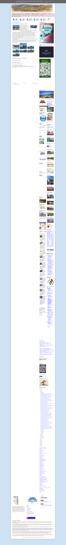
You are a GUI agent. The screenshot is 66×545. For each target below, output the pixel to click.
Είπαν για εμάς (22, 13)
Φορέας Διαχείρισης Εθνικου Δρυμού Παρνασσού (50, 239)
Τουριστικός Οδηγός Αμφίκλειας (30, 513)
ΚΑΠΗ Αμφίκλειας (41, 468)
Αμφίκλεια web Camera (44, 13)
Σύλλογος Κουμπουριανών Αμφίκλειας (44, 481)
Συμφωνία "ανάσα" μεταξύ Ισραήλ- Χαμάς (50, 320)
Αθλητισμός (48, 232)
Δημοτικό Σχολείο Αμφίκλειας (50, 307)
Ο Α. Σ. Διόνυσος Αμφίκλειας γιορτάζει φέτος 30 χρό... (45, 413)
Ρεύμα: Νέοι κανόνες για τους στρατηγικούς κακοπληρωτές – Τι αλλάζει (46, 353)
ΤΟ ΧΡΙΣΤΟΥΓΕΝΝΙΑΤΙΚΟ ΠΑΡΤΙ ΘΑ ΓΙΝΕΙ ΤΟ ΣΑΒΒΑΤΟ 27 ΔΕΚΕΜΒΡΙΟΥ (50, 311)
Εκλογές (40, 462)
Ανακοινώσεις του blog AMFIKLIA (50, 238)
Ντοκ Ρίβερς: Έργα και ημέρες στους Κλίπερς (44, 343)
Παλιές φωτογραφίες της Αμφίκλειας (16, 16)
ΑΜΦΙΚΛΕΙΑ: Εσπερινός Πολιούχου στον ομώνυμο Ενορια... (46, 400)
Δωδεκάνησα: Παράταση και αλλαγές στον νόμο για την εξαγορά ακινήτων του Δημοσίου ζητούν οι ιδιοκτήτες (46, 350)
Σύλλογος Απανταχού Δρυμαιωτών (43, 479)
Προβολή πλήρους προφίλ (51, 227)
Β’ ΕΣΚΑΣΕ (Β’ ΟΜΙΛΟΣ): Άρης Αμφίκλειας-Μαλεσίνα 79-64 (46, 414)
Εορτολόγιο (51, 338)
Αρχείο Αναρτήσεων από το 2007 (26, 14)
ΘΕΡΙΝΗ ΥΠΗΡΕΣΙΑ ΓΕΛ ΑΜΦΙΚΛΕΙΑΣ (50, 305)
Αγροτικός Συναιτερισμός (42, 450)
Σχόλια (41, 220)
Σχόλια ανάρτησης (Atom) (17, 84)
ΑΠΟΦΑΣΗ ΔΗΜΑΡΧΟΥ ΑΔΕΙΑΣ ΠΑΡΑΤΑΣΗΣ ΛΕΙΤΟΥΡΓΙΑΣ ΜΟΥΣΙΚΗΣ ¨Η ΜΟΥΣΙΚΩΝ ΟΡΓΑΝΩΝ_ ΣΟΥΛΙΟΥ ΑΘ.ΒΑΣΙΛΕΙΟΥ (50, 271)
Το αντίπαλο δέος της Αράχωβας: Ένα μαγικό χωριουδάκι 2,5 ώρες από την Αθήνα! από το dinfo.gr (43, 243)
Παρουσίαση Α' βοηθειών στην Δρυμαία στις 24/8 (50, 293)
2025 (40, 389)
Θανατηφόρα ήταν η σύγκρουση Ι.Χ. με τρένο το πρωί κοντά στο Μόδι (44, 271)
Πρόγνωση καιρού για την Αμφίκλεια (44, 401)
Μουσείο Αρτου (41, 472)
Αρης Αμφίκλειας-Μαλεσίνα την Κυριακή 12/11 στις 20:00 (46, 416)
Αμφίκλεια (48, 230)
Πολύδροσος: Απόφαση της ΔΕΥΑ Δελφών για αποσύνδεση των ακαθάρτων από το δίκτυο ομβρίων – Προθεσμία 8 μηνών (50, 290)
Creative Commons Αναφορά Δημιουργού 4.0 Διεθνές (46, 501)
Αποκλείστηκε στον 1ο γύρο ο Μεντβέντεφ (44, 346)
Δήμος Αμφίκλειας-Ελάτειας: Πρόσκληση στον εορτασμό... (46, 407)
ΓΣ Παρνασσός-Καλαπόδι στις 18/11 (44, 406)
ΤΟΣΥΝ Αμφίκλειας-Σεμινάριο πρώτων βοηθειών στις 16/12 (46, 394)
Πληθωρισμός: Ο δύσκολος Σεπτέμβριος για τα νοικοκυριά (46, 352)
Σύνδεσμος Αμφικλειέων (42, 482)
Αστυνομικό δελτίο (42, 456)
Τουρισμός (48, 242)
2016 (40, 444)
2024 (40, 390)
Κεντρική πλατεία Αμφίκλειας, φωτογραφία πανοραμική (44, 285)
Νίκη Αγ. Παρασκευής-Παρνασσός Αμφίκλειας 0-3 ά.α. (45, 415)
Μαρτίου (41, 436)
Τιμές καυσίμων (42, 14)
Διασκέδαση (41, 461)
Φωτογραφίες (48, 233)
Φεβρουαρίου (42, 437)
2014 (40, 446)
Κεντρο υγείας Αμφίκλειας (42, 469)
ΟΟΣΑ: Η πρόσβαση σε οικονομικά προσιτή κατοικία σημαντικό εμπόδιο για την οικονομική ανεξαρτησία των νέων (46, 354)
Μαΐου (41, 434)
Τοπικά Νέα (48, 240)
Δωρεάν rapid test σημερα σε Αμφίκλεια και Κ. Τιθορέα (46, 423)
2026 (40, 388)
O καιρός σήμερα (40, 195)
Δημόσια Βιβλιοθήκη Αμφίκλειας (43, 460)
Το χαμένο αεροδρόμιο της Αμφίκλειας (44, 236)
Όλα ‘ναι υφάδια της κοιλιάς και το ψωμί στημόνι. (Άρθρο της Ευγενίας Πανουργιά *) (50, 323)
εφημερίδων (52, 121)
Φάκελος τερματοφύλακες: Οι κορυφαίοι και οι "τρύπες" (46, 342)
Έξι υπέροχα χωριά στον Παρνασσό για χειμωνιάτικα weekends (44, 263)
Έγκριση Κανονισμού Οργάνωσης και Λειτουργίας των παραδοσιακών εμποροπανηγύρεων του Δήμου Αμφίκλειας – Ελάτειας (50, 256)
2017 (40, 443)
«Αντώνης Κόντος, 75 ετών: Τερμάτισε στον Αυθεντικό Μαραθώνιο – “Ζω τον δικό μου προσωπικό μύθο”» (50, 314)
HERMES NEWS (49, 319)
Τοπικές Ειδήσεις (50, 316)
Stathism (52, 225)
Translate (44, 173)
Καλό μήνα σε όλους (42, 429)
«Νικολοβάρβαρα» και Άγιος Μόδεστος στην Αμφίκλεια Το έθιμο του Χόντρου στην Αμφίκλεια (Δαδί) (50, 296)
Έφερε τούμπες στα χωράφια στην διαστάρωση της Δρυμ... (46, 403)
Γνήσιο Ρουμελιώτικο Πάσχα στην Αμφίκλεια (44, 256)
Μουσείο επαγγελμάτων (42, 473)
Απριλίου (41, 435)
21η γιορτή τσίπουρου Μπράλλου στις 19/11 (45, 410)
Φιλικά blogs (32, 13)
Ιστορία (51, 236)
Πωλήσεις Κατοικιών (37, 13)
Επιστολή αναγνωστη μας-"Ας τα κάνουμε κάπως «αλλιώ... (46, 408)
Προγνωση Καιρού (49, 235)
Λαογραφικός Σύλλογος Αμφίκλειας (50, 240)
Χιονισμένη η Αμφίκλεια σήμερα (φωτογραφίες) (44, 278)
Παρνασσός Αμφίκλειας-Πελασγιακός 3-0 (44, 420)
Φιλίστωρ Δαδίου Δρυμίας (50, 322)
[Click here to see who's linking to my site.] (42, 374)
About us (18, 13)
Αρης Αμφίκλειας (41, 454)
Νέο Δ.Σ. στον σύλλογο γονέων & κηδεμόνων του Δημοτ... (46, 426)
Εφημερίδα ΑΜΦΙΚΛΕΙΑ (49, 245)
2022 (40, 439)
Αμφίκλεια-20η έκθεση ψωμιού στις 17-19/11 (45, 409)
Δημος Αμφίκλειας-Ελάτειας (50, 232)
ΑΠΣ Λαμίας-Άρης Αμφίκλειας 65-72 (44, 402)
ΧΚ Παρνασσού (41, 489)
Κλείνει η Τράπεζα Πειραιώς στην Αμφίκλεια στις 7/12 (45, 397)
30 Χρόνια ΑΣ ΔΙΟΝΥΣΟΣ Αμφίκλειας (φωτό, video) (45, 395)
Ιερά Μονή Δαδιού (52, 246)
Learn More (46, 1)
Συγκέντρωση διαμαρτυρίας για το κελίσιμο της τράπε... (46, 396)
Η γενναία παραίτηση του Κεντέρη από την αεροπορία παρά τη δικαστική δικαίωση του (46, 345)
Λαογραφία (41, 470)
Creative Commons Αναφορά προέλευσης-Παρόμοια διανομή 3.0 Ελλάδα (46, 505)
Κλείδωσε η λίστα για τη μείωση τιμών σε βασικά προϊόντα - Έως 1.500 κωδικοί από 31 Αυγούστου (46, 351)
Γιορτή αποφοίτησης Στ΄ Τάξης (50, 308)
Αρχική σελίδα (14, 13)
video (53, 236)
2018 (40, 442)
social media (41, 491)
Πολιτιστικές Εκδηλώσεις (50, 234)
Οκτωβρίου (41, 430)
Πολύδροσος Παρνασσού (49, 288)
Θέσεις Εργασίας (41, 466)
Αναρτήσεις (41, 219)
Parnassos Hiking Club (42, 490)
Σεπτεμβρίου (41, 431)
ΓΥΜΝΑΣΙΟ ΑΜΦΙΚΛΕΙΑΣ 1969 (50, 312)
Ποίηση (40, 475)
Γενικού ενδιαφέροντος (50, 231)
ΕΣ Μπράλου (41, 464)
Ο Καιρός (49, 13)
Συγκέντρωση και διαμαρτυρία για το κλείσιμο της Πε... (46, 393)
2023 (40, 391)
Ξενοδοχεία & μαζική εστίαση (35, 14)
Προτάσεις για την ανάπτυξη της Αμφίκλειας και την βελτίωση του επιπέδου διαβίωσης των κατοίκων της (50, 105)
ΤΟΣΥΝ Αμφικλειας (52, 243)
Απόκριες (41, 453)
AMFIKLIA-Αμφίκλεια (50, 292)
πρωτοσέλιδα (49, 121)
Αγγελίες (49, 246)
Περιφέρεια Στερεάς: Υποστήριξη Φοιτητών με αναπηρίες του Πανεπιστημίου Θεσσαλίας (50, 318)
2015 (40, 445)
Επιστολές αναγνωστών (50, 244)
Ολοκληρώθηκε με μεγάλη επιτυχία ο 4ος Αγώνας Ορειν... (46, 422)
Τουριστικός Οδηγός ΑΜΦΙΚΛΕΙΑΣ (16, 14)
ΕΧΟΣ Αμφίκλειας (41, 465)
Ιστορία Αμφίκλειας (27, 13)
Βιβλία (40, 457)
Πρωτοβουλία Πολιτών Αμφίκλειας (50, 309)
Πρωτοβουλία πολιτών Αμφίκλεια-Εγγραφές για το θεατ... (46, 428)
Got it (49, 1)
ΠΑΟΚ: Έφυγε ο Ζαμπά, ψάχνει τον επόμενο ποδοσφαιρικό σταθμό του (46, 344)
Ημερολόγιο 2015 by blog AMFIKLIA (44, 250)
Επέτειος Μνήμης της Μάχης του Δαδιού (44, 419)
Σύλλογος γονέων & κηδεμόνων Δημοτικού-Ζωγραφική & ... (46, 427)
